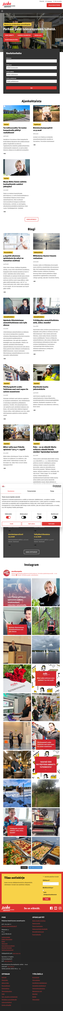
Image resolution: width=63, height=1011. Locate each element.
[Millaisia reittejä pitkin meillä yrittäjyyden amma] (17, 592)
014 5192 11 (11, 966)
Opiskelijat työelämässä (39, 986)
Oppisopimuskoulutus (38, 988)
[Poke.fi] (8, 908)
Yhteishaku (5, 980)
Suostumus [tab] (11, 491)
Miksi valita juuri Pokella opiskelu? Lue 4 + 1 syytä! (14, 448)
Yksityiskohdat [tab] (31, 491)
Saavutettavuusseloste (8, 946)
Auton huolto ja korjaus (39, 921)
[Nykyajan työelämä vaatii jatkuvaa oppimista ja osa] (46, 736)
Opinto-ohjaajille (6, 1005)
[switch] (23, 517)
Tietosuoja (4, 944)
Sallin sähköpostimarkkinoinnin (50, 893)
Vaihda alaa (38, 35)
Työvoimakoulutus (7, 991)
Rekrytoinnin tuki (37, 991)
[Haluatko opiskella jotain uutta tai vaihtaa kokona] (17, 765)
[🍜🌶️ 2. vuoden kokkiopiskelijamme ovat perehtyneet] (46, 851)
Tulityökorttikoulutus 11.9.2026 (42, 535)
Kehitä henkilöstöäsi (11, 40)
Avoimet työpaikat (7, 948)
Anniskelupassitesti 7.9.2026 (15, 535)
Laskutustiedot (6, 937)
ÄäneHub (34, 994)
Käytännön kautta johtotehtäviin (40, 388)
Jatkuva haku (5, 983)
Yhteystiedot (35, 1000)
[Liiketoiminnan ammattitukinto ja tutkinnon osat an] (17, 621)
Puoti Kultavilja (36, 935)
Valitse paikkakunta (11, 78)
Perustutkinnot (6, 986)
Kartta (3, 941)
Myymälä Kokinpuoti (38, 932)
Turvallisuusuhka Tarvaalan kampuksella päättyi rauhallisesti (15, 130)
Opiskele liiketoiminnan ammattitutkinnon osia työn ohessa (15, 322)
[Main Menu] (2, 11)
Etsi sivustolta (58, 1)
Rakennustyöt (36, 923)
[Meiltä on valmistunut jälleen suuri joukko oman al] (17, 678)
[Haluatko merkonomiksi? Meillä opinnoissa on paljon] (46, 822)
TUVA (3, 994)
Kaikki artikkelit (31, 219)
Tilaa (46, 899)
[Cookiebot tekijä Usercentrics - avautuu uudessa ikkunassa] (54, 486)
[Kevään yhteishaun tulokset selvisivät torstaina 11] (46, 621)
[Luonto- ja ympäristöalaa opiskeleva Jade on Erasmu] (46, 793)
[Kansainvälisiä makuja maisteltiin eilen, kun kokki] (17, 851)
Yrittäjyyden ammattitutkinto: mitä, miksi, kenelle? (46, 321)
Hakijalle (4, 977)
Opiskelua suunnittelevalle (9, 1000)
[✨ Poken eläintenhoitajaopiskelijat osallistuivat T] (46, 707)
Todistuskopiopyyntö (7, 950)
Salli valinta (31, 523)
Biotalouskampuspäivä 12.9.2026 (42, 129)
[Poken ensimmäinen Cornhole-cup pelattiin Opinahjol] (17, 736)
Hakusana (8, 58)
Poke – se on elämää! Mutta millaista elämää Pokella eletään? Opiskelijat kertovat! (45, 449)
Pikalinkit (42, 1)
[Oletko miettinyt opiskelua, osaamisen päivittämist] (46, 678)
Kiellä (11, 523)
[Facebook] (52, 908)
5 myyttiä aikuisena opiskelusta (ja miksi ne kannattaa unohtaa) (13, 258)
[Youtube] (56, 908)
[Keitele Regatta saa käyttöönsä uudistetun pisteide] (46, 650)
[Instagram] (60, 908)
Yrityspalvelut (36, 980)
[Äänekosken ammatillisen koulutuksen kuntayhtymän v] (46, 592)
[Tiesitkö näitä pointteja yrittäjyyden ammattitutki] (46, 765)
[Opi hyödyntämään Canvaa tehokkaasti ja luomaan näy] (17, 707)
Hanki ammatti (9, 35)
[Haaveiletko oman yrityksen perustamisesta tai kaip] (17, 822)
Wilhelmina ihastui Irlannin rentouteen (44, 257)
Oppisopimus (5, 988)
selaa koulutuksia (54, 5)
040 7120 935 (17, 953)
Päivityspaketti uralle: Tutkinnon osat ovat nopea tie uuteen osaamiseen (15, 389)
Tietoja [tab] (52, 491)
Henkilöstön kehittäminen (39, 983)
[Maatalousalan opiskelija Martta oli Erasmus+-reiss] (17, 793)
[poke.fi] (9, 4)
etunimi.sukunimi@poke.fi (9, 926)
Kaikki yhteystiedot (7, 939)
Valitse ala (9, 65)
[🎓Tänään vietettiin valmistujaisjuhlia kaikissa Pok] (17, 650)
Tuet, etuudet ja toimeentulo (9, 997)
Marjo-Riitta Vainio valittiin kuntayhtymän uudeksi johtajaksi (14, 184)
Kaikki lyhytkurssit (31, 552)
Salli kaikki (51, 523)
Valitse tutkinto (10, 72)
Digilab (34, 997)
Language (49, 1)
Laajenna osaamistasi (24, 35)
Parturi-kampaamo (37, 926)
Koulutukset (35, 977)
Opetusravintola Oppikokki (39, 929)
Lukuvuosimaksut (7, 1002)
